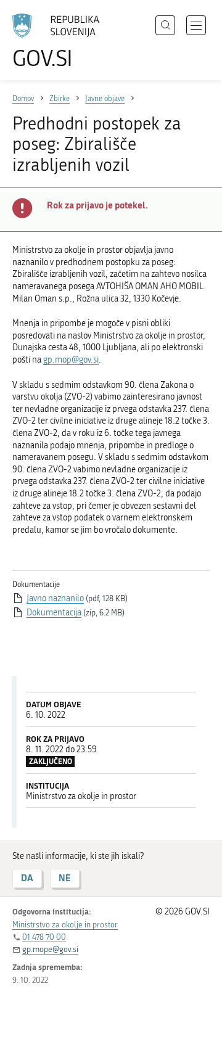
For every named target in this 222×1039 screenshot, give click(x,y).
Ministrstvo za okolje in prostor (65, 924)
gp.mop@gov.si (71, 360)
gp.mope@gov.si (50, 949)
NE (65, 877)
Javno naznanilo (55, 598)
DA (27, 877)
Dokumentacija (54, 612)
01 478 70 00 (44, 937)
